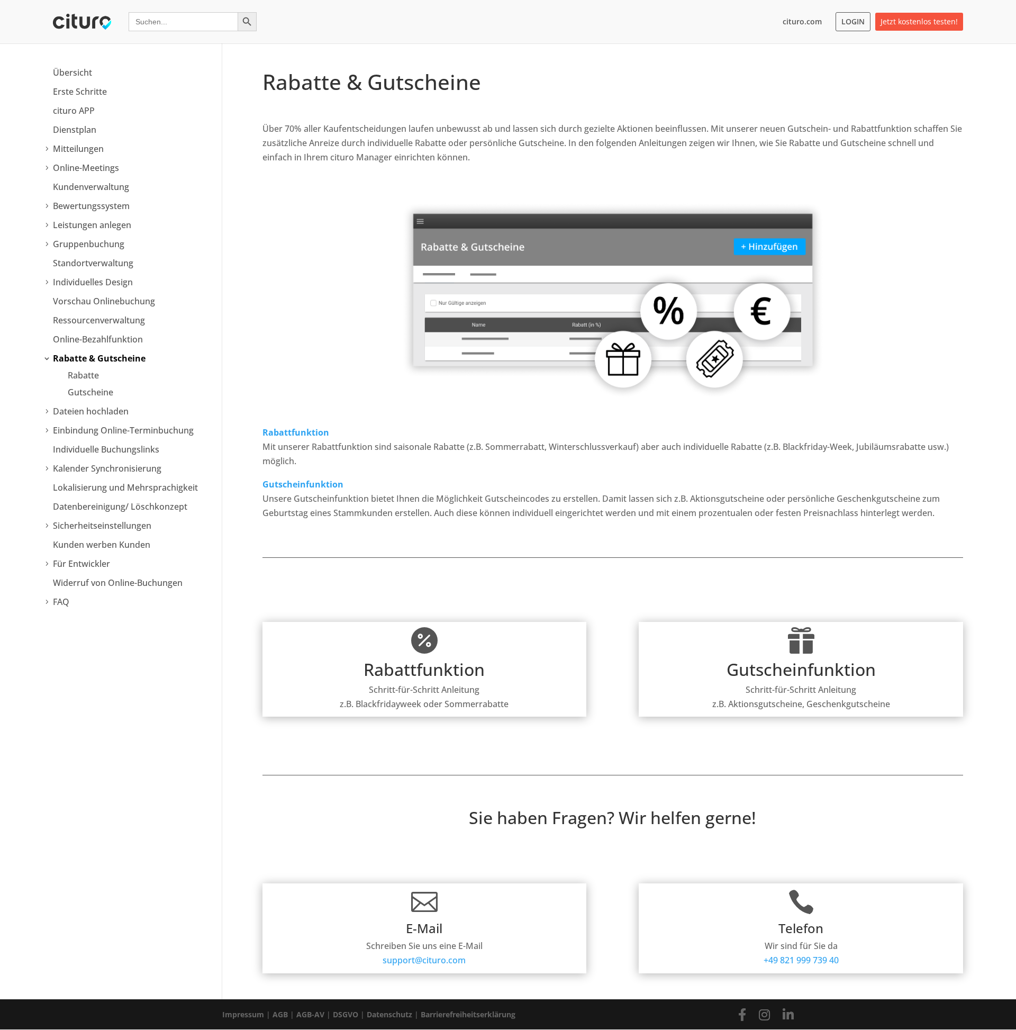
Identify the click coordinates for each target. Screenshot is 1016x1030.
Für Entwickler (81, 564)
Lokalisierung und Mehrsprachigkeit (125, 487)
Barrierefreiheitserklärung (468, 1014)
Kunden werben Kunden (101, 544)
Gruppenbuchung (88, 244)
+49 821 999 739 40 (801, 960)
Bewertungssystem (91, 206)
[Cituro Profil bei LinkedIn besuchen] (788, 1014)
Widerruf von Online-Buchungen (118, 583)
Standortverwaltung (93, 263)
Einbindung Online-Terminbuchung (123, 430)
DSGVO (345, 1014)
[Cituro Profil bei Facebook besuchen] (742, 1014)
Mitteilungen (78, 149)
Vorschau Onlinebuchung (104, 301)
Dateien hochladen (91, 411)
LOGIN (853, 21)
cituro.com (802, 21)
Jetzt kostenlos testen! (919, 21)
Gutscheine (90, 392)
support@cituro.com (424, 960)
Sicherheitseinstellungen (102, 525)
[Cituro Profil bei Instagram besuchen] (764, 1014)
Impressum (243, 1014)
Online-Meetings (86, 168)
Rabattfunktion (295, 432)
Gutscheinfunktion (302, 484)
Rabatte (83, 375)
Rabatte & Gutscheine (99, 358)
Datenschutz (389, 1014)
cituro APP (74, 110)
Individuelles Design (93, 282)
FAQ (61, 602)
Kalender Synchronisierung (107, 468)
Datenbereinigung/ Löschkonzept (120, 506)
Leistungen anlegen (92, 225)
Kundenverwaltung (91, 187)
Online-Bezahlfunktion (98, 339)
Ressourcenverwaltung (99, 320)
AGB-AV (310, 1014)
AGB (280, 1014)
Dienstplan (74, 129)
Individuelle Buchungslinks (106, 449)
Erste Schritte (80, 91)
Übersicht (72, 72)
